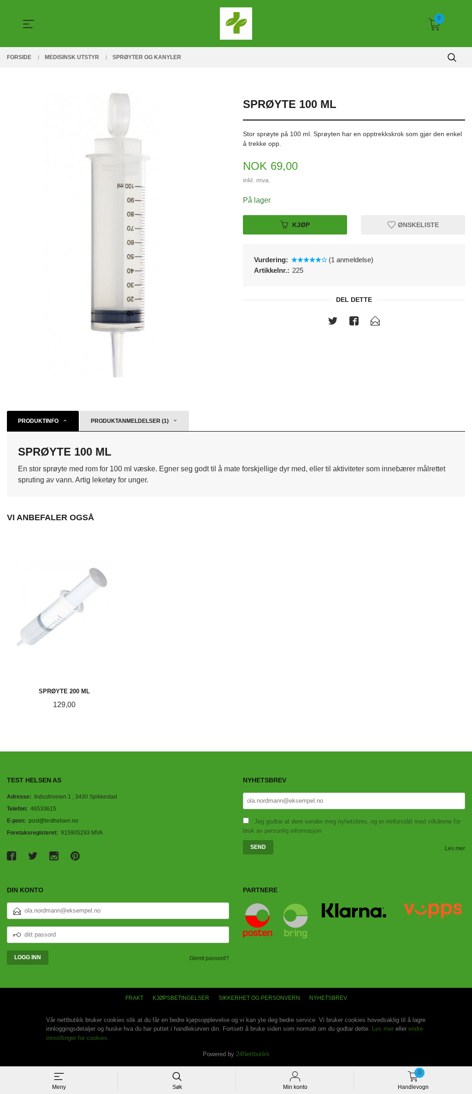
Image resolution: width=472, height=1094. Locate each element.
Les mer (455, 848)
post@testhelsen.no (53, 820)
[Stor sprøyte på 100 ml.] (118, 235)
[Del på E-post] (375, 323)
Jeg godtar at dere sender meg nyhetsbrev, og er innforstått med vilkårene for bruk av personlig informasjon (351, 826)
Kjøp (301, 224)
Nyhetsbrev (328, 998)
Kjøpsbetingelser (181, 998)
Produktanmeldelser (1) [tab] (130, 421)
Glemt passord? (209, 958)
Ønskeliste (417, 224)
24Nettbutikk (253, 1054)
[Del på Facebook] (354, 323)
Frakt (134, 998)
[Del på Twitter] (332, 323)
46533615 (43, 808)
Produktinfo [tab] (38, 421)
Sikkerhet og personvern (259, 998)
